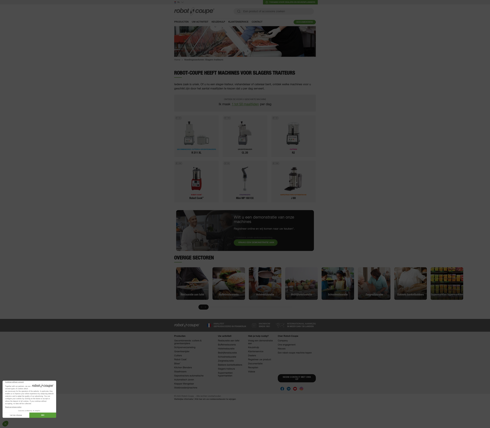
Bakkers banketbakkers (230, 365)
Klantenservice (255, 351)
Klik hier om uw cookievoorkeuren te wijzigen (215, 399)
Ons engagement (287, 345)
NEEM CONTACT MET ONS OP (297, 378)
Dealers (252, 356)
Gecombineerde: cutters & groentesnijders (187, 342)
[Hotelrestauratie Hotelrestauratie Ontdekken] (265, 283)
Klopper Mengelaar (184, 384)
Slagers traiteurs (226, 369)
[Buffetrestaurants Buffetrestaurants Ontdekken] (228, 283)
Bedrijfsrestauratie (227, 353)
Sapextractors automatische (189, 376)
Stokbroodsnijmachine (185, 388)
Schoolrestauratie (227, 357)
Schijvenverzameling (184, 347)
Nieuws (281, 349)
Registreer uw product (259, 359)
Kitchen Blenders (183, 368)
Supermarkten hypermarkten (225, 374)
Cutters (178, 356)
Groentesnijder (181, 351)
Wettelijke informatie (183, 399)
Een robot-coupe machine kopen (295, 353)
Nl (178, 2)
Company (283, 341)
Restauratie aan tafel (228, 341)
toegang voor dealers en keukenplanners (292, 2)
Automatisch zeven (184, 380)
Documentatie (255, 364)
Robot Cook (180, 359)
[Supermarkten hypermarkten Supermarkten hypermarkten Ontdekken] (447, 283)
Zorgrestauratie (226, 361)
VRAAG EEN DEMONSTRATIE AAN (256, 242)
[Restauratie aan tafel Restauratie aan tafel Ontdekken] (192, 283)
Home (177, 60)
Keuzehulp (218, 22)
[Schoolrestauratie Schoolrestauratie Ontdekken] (338, 283)
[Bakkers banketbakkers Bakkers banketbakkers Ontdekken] (410, 283)
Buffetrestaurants (227, 345)
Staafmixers (180, 372)
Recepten (253, 368)
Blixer (177, 363)
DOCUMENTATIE (304, 22)
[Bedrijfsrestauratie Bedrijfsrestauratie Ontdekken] (301, 283)
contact (257, 22)
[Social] (282, 389)
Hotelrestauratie (226, 349)
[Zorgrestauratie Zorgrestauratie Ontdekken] (374, 283)
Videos (251, 372)
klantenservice (238, 22)
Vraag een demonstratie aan (260, 342)
